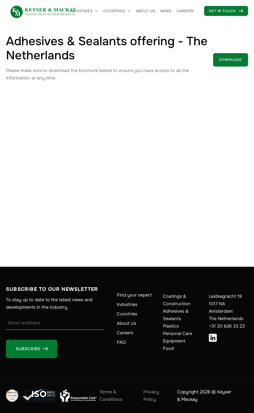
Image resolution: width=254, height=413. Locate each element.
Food (168, 348)
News (165, 11)
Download (230, 59)
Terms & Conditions (110, 395)
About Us (126, 323)
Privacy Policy (151, 395)
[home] (43, 11)
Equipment (174, 341)
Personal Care (177, 333)
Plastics (171, 326)
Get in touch (226, 11)
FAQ (121, 342)
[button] (84, 11)
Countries (114, 11)
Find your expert (134, 295)
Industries (81, 11)
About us (145, 11)
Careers (185, 11)
